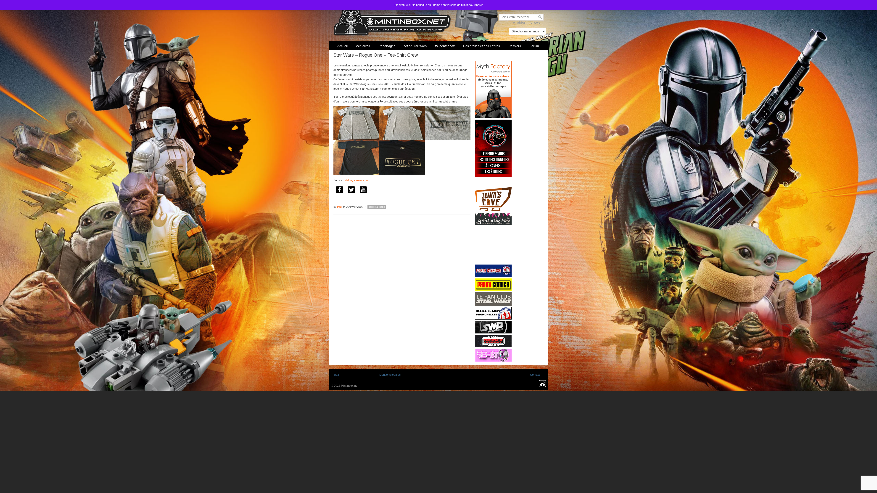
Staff (336, 374)
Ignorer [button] (478, 5)
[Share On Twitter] (351, 190)
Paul (339, 206)
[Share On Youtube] (363, 190)
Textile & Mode (377, 206)
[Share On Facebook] (339, 190)
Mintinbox (392, 18)
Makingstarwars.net (356, 180)
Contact (535, 374)
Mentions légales (390, 374)
